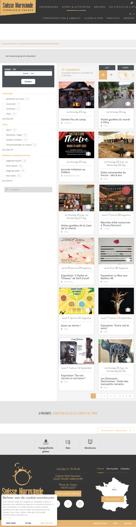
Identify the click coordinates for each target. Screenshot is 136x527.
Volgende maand (15, 160)
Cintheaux (12, 109)
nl (130, 14)
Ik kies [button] (28, 523)
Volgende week (15, 171)
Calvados (125, 468)
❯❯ (130, 396)
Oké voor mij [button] (46, 523)
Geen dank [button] (11, 523)
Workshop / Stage (16, 135)
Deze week (13, 175)
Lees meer (7, 517)
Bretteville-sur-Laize (17, 99)
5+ (111, 396)
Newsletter (100, 523)
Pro (115, 523)
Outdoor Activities (16, 139)
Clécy (10, 114)
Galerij (127, 523)
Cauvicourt (12, 104)
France (100, 468)
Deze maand (14, 166)
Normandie (112, 468)
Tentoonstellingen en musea (21, 144)
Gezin (10, 130)
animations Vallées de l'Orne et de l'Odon (75, 413)
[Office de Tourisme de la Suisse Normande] (18, 7)
